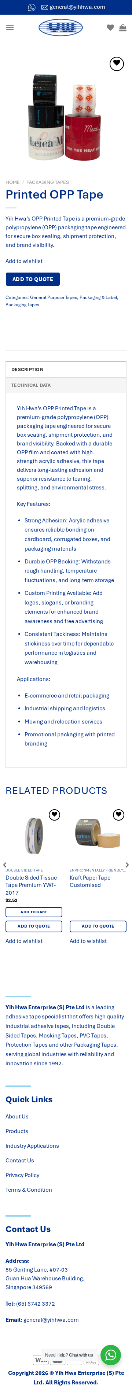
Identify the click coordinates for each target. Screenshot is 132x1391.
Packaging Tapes (47, 182)
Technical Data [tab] (31, 385)
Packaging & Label (98, 297)
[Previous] (5, 879)
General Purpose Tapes (53, 297)
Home (13, 182)
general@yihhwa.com (51, 1320)
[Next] (127, 879)
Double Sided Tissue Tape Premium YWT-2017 (31, 885)
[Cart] (122, 27)
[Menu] (10, 27)
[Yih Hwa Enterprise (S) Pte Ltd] (60, 27)
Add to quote (32, 279)
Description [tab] (27, 370)
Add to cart (34, 912)
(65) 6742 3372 (35, 1303)
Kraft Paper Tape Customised (90, 881)
